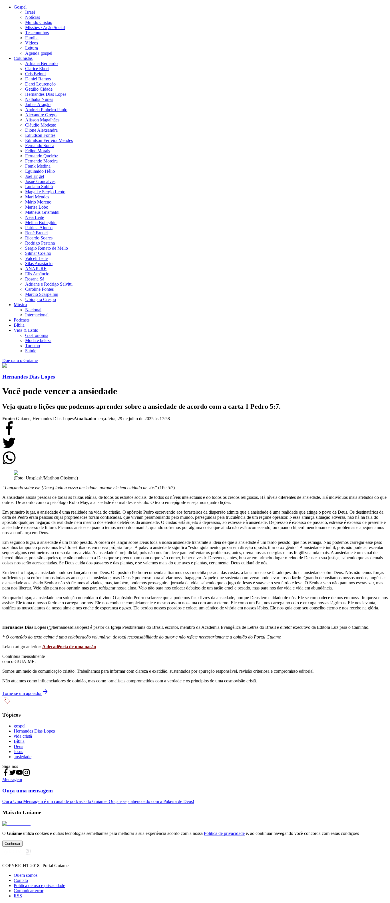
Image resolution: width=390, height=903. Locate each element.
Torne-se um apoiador (22, 693)
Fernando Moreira (41, 160)
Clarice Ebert (37, 68)
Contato (21, 880)
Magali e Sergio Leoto (45, 191)
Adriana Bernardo (41, 63)
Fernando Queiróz (41, 155)
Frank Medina (38, 166)
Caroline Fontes (39, 289)
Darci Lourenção (40, 84)
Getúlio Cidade (39, 89)
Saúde (30, 350)
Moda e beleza (38, 340)
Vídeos (31, 42)
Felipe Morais (37, 150)
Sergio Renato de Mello (46, 248)
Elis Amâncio (37, 273)
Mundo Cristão (38, 22)
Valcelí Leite (36, 258)
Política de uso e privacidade (39, 885)
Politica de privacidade (224, 833)
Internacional (37, 314)
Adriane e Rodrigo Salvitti (49, 284)
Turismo (32, 345)
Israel (30, 12)
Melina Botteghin (41, 222)
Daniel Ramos (38, 78)
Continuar (12, 843)
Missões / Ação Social (45, 27)
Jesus (18, 751)
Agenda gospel (38, 53)
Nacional (33, 309)
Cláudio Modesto (40, 125)
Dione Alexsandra (41, 130)
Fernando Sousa (39, 145)
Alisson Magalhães (42, 119)
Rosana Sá (34, 278)
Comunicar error (28, 890)
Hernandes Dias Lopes (45, 94)
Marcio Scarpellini (41, 294)
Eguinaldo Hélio (40, 171)
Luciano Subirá (39, 186)
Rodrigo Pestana (40, 243)
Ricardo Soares (39, 237)
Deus (18, 746)
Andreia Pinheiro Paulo (46, 109)
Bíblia (19, 325)
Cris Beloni (35, 73)
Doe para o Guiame (20, 360)
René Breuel (36, 232)
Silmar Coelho (38, 253)
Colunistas (23, 58)
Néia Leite (34, 217)
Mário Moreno (38, 202)
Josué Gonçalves (40, 181)
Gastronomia (36, 335)
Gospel (20, 7)
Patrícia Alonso (39, 227)
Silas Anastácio (39, 263)
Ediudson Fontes (40, 135)
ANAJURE (36, 268)
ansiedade (22, 756)
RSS (18, 895)
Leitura (31, 48)
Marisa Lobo (36, 207)
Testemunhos (37, 32)
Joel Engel (34, 176)
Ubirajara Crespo (40, 299)
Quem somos (25, 875)
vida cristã (23, 736)
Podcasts (21, 320)
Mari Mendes (37, 196)
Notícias (32, 17)
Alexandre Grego (41, 114)
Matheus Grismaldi (42, 212)
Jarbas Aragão (38, 104)
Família (32, 37)
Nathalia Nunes (39, 99)
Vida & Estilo (26, 330)
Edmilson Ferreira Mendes (49, 140)
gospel (19, 725)
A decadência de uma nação (69, 646)
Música (20, 304)
